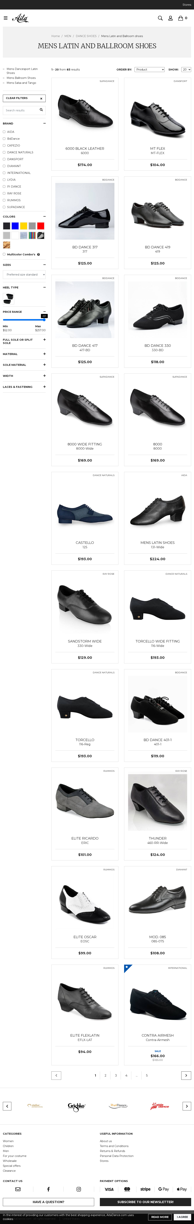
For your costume (15, 1156)
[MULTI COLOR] (32, 236)
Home (55, 36)
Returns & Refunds (112, 1151)
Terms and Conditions (114, 1146)
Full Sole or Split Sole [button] (18, 341)
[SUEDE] (7, 246)
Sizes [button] (7, 265)
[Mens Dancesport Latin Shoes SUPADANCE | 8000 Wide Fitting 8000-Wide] (84, 406)
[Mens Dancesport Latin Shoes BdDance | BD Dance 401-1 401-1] (157, 702)
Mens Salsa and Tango (21, 83)
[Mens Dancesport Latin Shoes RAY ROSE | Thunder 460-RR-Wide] (157, 801)
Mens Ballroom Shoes (21, 78)
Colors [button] (9, 216)
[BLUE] (15, 227)
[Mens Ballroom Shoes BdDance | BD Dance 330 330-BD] (157, 308)
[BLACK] (7, 227)
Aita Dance (20, 18)
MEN (67, 36)
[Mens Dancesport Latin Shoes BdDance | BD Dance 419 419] (157, 209)
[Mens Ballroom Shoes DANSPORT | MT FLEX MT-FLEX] (157, 111)
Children (8, 1146)
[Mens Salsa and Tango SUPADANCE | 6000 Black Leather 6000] (84, 111)
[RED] (41, 227)
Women (8, 1141)
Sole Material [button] (14, 365)
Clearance (9, 1171)
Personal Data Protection (117, 1156)
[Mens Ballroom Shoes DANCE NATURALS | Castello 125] (84, 505)
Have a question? (48, 1202)
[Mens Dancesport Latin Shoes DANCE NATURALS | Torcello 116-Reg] (84, 702)
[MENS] (9, 299)
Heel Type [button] (10, 287)
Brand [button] (8, 123)
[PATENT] (41, 236)
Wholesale (10, 1161)
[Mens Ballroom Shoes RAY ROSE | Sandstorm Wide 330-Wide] (84, 604)
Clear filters (17, 98)
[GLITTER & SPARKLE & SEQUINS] (24, 236)
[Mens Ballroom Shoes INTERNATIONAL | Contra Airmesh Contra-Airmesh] (157, 998)
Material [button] (10, 354)
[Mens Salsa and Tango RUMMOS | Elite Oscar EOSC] (84, 899)
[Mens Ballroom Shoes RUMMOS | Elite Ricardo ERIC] (84, 801)
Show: (173, 69)
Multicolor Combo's (21, 254)
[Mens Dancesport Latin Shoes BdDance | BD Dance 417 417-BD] (84, 308)
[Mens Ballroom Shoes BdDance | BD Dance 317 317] (84, 209)
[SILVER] (7, 236)
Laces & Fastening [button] (17, 387)
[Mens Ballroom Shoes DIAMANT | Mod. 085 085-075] (157, 899)
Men (6, 1151)
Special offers (11, 1166)
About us (106, 1141)
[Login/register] (170, 18)
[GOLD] (24, 227)
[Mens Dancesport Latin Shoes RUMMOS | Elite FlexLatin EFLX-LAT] (84, 998)
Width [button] (8, 376)
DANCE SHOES (86, 36)
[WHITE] (15, 236)
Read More (160, 1217)
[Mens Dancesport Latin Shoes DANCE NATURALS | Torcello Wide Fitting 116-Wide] (157, 604)
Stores (187, 4)
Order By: (124, 69)
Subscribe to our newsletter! (145, 1202)
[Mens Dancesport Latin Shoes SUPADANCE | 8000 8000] (157, 406)
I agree (182, 1217)
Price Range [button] (12, 312)
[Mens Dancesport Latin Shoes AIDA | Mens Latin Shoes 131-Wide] (157, 505)
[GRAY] (32, 227)
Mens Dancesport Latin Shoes (22, 71)
